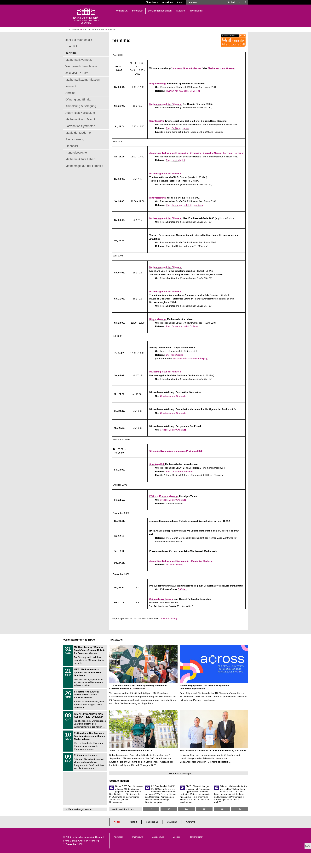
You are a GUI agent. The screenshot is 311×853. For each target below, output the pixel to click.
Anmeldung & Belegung (80, 106)
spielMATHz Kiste (76, 73)
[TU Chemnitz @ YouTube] (239, 809)
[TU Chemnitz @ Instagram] (169, 809)
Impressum (137, 837)
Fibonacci (71, 146)
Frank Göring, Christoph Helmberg (81, 840)
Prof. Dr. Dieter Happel (177, 128)
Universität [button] (121, 10)
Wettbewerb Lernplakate (81, 66)
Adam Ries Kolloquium (80, 112)
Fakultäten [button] (137, 10)
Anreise (70, 92)
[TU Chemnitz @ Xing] (204, 809)
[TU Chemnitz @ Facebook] (151, 809)
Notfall (117, 822)
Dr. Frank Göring (174, 355)
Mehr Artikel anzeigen (180, 773)
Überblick (71, 46)
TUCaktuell (116, 639)
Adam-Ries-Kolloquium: (162, 153)
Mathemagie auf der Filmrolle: (165, 104)
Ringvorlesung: (158, 83)
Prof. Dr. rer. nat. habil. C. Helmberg (184, 205)
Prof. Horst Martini (175, 160)
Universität (172, 822)
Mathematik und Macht (80, 119)
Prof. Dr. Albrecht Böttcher (179, 471)
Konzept (70, 86)
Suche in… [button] (233, 2)
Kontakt (180, 2)
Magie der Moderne (78, 132)
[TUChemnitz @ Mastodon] (222, 809)
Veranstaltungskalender (80, 809)
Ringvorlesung (74, 139)
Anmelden (167, 2)
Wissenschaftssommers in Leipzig (190, 358)
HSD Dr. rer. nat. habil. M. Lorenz (183, 90)
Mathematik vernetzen (79, 59)
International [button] (196, 10)
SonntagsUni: (157, 121)
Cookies (176, 837)
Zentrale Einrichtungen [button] (160, 10)
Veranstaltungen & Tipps (79, 639)
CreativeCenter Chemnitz (173, 396)
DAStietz (182, 589)
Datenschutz (158, 837)
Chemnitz (190, 822)
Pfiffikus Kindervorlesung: (164, 496)
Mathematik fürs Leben (80, 159)
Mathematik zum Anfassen (82, 79)
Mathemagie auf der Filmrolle (84, 165)
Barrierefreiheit (196, 837)
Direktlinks (151, 2)
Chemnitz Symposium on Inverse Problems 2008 (175, 451)
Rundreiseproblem (77, 152)
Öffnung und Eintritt (78, 99)
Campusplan (152, 822)
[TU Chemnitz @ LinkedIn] (186, 809)
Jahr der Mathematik (78, 39)
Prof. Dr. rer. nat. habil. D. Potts (182, 326)
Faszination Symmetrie (80, 126)
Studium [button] (180, 10)
